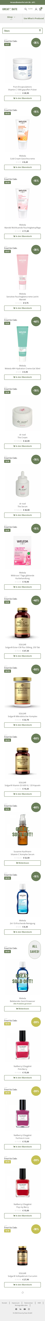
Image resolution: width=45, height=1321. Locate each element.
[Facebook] (16, 1309)
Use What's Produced (34, 18)
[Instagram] (29, 1309)
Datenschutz (28, 1303)
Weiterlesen (23, 863)
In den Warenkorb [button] (24, 98)
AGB (39, 1303)
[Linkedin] (20, 1309)
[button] (22, 30)
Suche (30, 9)
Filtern (7, 30)
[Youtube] (25, 1309)
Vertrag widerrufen (21, 1305)
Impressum (15, 1303)
